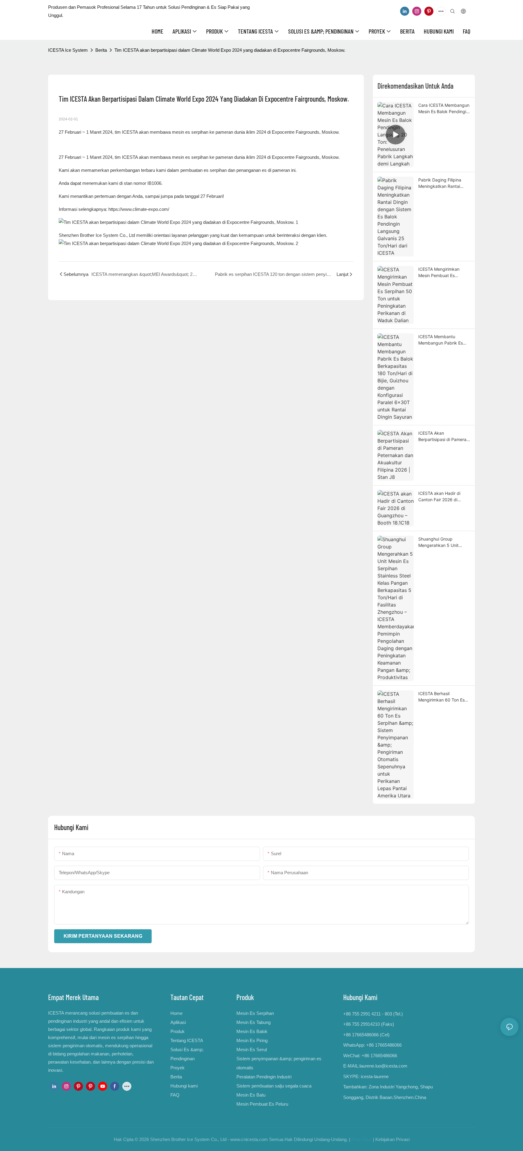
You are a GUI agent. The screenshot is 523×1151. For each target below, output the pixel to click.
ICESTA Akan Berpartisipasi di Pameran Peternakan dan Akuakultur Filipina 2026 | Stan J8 (443, 436)
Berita (101, 50)
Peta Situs (361, 1139)
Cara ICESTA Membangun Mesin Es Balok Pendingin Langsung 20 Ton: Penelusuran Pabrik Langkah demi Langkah (443, 109)
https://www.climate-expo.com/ (138, 209)
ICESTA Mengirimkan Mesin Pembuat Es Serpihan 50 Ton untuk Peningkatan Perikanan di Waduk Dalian (443, 272)
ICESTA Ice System (68, 50)
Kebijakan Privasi (392, 1139)
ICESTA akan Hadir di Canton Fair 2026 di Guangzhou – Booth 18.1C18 (439, 497)
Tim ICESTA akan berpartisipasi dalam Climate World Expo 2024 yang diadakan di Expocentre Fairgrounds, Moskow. (229, 50)
